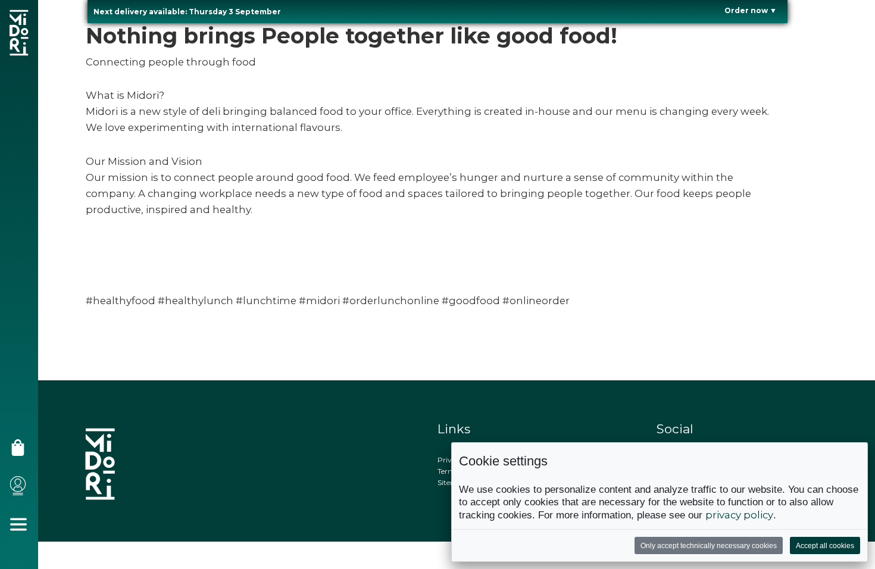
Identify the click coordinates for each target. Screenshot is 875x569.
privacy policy (739, 515)
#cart (22, 452)
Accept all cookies (825, 546)
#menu (23, 529)
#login (22, 490)
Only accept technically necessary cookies (708, 546)
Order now (750, 10)
